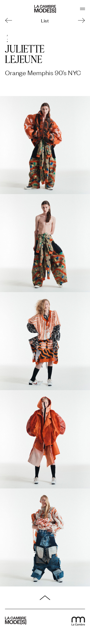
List (45, 20)
